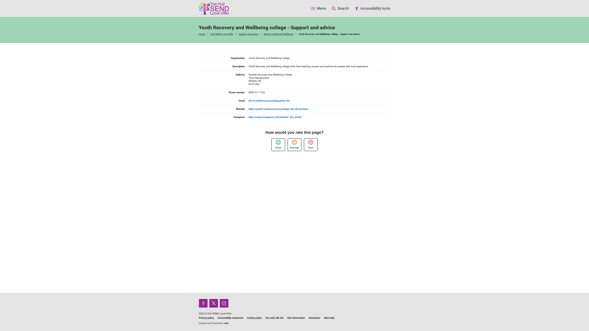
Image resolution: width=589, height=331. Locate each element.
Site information (296, 317)
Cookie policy (254, 317)
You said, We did (274, 317)
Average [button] (294, 147)
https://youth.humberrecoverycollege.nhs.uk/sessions (278, 109)
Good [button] (278, 147)
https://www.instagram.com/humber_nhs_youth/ (275, 117)
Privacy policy (206, 317)
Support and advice (249, 34)
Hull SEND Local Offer (222, 34)
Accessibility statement (230, 317)
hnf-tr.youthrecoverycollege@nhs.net (269, 100)
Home (202, 34)
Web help (329, 317)
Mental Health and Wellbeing (279, 34)
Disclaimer (314, 317)
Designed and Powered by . (214, 323)
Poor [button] (310, 147)
